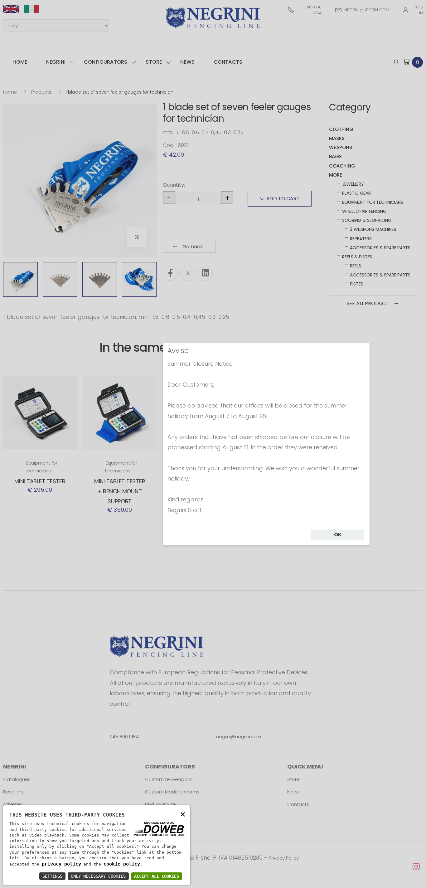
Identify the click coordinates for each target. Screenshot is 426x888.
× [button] (183, 813)
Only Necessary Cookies (98, 876)
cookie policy (122, 864)
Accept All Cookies (156, 876)
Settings (52, 876)
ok (337, 534)
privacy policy (61, 864)
